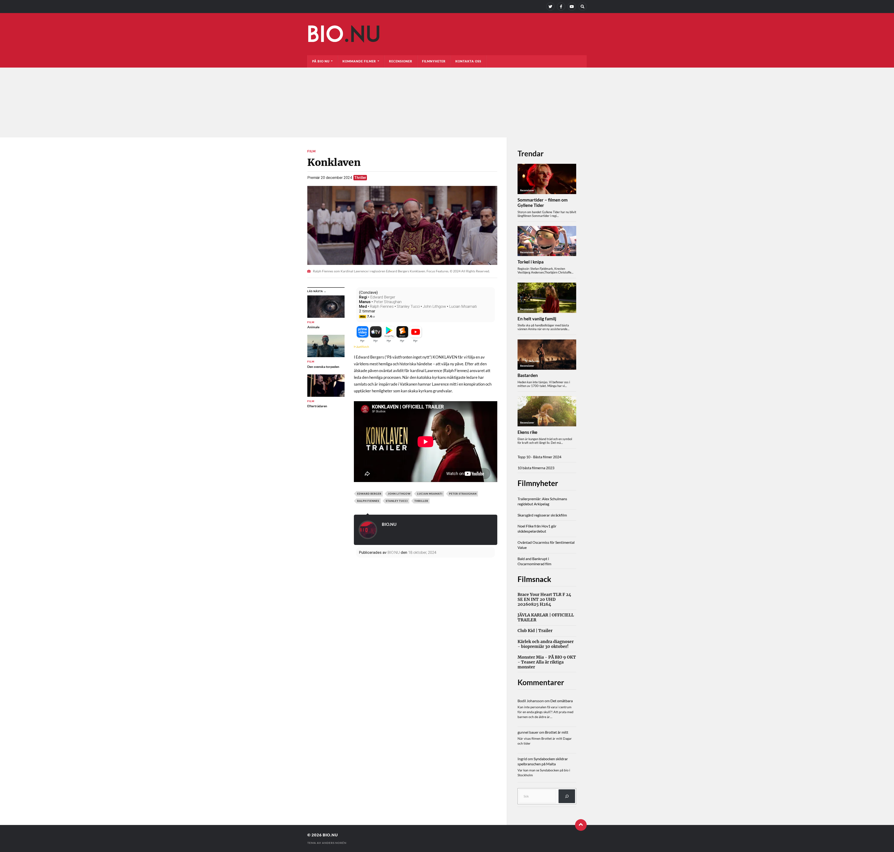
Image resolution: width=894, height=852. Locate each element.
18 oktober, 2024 (422, 552)
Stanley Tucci (408, 306)
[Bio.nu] (447, 35)
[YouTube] (572, 6)
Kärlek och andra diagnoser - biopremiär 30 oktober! (546, 644)
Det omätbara (561, 700)
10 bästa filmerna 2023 (536, 467)
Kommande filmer (359, 61)
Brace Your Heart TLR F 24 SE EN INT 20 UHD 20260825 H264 (544, 599)
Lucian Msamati (463, 306)
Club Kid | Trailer (535, 630)
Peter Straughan (388, 301)
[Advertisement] (447, 102)
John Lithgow (434, 306)
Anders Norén (334, 843)
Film (311, 151)
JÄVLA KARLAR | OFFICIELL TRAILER (546, 618)
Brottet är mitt (556, 732)
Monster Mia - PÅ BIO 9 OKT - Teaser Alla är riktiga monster (547, 662)
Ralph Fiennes (382, 306)
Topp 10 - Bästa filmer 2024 (539, 457)
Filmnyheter (434, 61)
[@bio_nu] (550, 6)
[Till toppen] (581, 825)
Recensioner (400, 61)
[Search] (582, 6)
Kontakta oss (468, 61)
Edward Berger (382, 297)
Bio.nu (330, 834)
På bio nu (320, 61)
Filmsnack (534, 579)
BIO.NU (389, 524)
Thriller (360, 177)
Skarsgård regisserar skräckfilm (542, 515)
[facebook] (561, 6)
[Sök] (567, 796)
